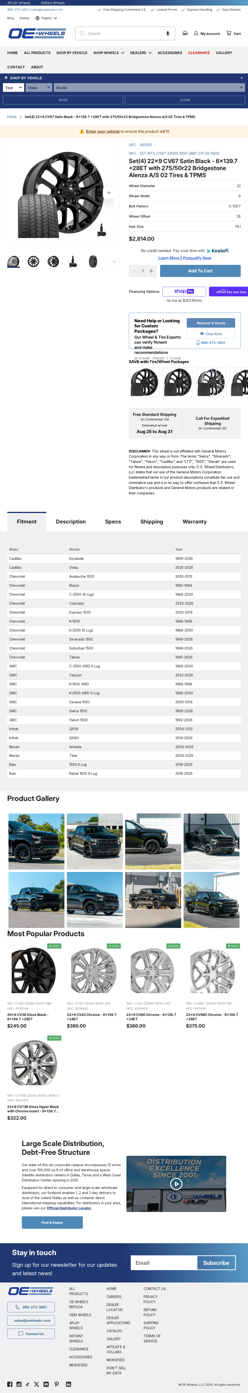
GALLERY (114, 1339)
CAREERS (114, 1297)
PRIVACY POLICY (151, 1299)
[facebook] (9, 1385)
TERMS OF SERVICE (152, 1338)
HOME (111, 1289)
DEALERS (138, 53)
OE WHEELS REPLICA (78, 1304)
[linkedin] (68, 1384)
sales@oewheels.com (47, 9)
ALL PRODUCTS (78, 1291)
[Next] (108, 192)
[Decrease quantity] (134, 271)
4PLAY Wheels (18, 3)
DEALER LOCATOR (115, 1307)
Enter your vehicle (103, 131)
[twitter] (36, 1384)
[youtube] (46, 1385)
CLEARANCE (79, 1349)
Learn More (169, 258)
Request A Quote (211, 323)
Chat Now (213, 334)
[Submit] (80, 33)
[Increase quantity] (151, 271)
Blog (10, 18)
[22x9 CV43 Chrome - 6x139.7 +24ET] (94, 986)
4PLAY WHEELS (76, 1325)
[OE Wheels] (37, 33)
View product (34, 992)
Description (71, 521)
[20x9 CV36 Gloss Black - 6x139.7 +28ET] (34, 986)
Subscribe (216, 1263)
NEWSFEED (78, 1365)
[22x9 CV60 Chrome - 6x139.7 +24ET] (153, 986)
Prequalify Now (196, 258)
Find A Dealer (52, 1222)
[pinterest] (57, 1384)
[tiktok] (28, 1384)
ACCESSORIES (80, 1357)
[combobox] (125, 33)
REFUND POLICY (150, 1312)
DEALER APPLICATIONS (118, 1320)
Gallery (25, 18)
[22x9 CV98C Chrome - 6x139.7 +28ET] (213, 986)
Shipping (151, 521)
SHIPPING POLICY (151, 1325)
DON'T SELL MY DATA (116, 1370)
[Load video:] (176, 1184)
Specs (113, 521)
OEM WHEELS (80, 1315)
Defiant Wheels (53, 3)
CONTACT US (155, 1289)
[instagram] (19, 1385)
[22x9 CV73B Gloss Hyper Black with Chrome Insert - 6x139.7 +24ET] (34, 1078)
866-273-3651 (17, 9)
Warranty (195, 521)
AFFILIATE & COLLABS (116, 1349)
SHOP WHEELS (106, 53)
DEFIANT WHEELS (76, 1338)
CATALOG (114, 1331)
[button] (168, 33)
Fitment (27, 521)
